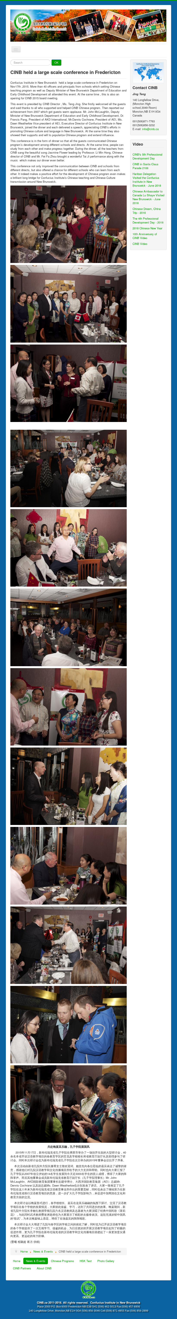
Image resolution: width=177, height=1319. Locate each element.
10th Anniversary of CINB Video (145, 236)
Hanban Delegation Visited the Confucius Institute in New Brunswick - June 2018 (147, 179)
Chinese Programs (62, 1261)
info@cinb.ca (150, 129)
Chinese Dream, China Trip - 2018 (147, 211)
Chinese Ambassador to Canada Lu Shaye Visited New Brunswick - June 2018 (148, 197)
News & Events (35, 1261)
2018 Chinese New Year (147, 228)
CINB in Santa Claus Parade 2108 (145, 166)
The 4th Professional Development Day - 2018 (148, 220)
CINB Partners (22, 1268)
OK (56, 62)
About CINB (44, 1268)
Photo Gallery (105, 1261)
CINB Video (140, 244)
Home (16, 1261)
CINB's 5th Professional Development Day (147, 156)
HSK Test (86, 1261)
